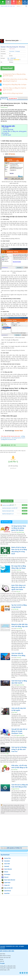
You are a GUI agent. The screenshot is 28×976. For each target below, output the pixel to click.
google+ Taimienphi (22, 973)
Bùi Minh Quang (4, 107)
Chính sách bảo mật (5, 957)
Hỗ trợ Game (22, 46)
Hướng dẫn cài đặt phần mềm (8, 966)
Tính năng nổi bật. (8, 129)
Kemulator (7, 861)
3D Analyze (7, 874)
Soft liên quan (7, 135)
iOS (8, 3)
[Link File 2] (13, 468)
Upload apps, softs (5, 970)
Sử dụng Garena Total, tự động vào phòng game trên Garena (14, 75)
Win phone (14, 3)
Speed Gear (7, 882)
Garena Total (7, 421)
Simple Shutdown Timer (6, 737)
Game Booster (8, 869)
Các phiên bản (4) (13, 98)
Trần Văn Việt (4, 555)
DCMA (1, 959)
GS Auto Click (8, 593)
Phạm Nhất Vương (20, 532)
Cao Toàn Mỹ (19, 628)
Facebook (20, 973)
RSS (24, 973)
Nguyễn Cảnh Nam (20, 685)
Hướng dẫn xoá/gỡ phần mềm (8, 968)
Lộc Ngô (7, 753)
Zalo (15, 632)
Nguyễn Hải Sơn (16, 789)
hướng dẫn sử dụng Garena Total (10, 396)
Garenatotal (11, 51)
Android (2, 3)
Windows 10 (19, 674)
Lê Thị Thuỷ (18, 570)
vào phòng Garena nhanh (18, 438)
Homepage (17, 51)
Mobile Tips (19, 3)
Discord (6, 877)
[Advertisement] (14, 24)
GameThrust (7, 890)
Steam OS (6, 885)
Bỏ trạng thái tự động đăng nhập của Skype (14, 84)
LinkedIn (27, 973)
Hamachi (6, 866)
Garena (23, 111)
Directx (6, 871)
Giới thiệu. (6, 128)
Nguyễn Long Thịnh (20, 735)
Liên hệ (2, 961)
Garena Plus (7, 858)
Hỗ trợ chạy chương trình (12, 46)
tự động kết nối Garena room (8, 439)
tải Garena (11, 154)
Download (3, 46)
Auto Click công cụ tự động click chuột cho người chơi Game (18, 587)
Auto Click (7, 863)
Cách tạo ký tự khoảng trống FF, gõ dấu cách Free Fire (18, 749)
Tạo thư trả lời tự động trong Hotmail (13, 93)
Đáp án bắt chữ (8, 888)
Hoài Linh (18, 591)
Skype (12, 573)
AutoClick (6, 893)
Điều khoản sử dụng (5, 955)
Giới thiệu (2, 953)
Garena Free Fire (22, 755)
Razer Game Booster (9, 880)
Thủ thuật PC (25, 3)
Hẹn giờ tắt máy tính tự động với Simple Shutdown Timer (19, 731)
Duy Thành (15, 712)
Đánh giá (4, 98)
